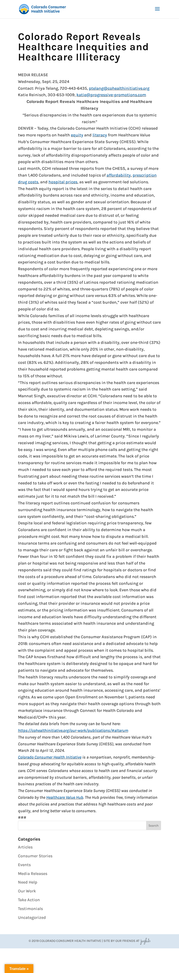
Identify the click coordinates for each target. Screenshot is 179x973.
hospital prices (62, 181)
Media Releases (32, 873)
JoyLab (145, 941)
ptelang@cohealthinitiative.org (119, 88)
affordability (119, 175)
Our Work (27, 891)
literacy (100, 135)
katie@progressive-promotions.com (111, 94)
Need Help (27, 882)
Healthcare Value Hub (64, 797)
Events (24, 864)
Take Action (29, 899)
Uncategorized (32, 917)
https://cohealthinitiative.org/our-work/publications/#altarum (73, 730)
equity (77, 135)
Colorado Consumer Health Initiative (49, 757)
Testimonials (30, 908)
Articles (25, 847)
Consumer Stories (35, 855)
